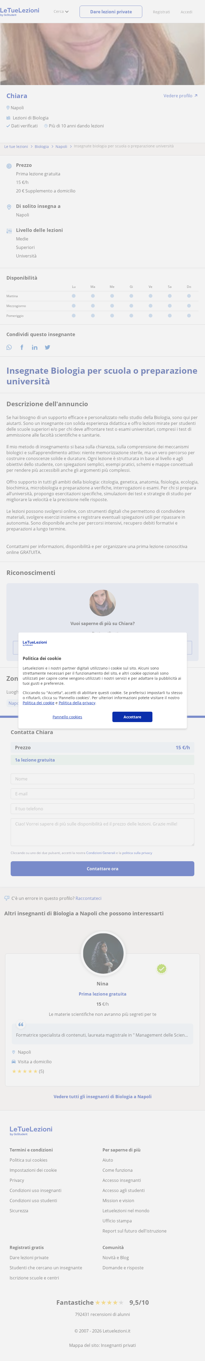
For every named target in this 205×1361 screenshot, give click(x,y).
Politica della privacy (77, 702)
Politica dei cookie (38, 702)
